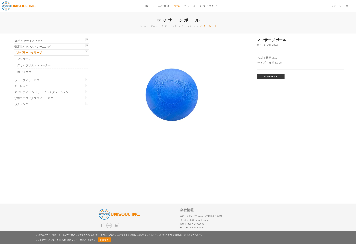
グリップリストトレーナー (34, 65)
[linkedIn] (116, 225)
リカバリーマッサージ (170, 26)
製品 (177, 6)
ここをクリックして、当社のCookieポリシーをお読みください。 (66, 239)
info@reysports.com (198, 220)
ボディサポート (27, 72)
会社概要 (164, 6)
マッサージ (190, 26)
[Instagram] (109, 225)
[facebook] (101, 225)
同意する (104, 239)
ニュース (190, 6)
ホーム (149, 6)
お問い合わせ (208, 6)
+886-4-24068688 (195, 223)
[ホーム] (18, 6)
